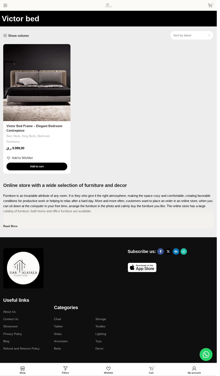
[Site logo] (108, 5)
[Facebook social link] (160, 251)
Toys (98, 341)
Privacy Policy (12, 334)
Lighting (100, 334)
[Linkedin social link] (176, 251)
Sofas (58, 334)
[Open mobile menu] (5, 5)
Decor (99, 348)
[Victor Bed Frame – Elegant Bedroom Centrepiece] (36, 82)
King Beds (29, 136)
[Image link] (23, 268)
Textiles (100, 326)
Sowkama (13, 141)
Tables (58, 326)
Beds (17, 136)
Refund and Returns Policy (21, 348)
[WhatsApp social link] (183, 251)
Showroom (10, 326)
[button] (19, 158)
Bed (9, 136)
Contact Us (10, 319)
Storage (100, 319)
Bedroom (44, 136)
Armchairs (61, 341)
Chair (57, 319)
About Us (9, 311)
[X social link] (168, 251)
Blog (6, 341)
